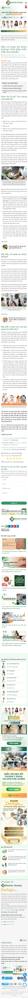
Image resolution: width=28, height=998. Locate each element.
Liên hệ (3, 425)
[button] (2, 2)
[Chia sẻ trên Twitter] (12, 526)
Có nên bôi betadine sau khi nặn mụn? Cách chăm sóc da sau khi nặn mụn (17, 858)
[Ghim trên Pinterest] (14, 526)
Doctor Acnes (21, 75)
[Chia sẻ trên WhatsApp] (6, 526)
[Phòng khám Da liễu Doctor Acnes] (14, 2)
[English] (23, 940)
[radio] (7, 458)
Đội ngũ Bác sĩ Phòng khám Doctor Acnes (13, 57)
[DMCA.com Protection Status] (5, 530)
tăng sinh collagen (13, 142)
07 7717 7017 (10, 924)
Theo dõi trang (9, 972)
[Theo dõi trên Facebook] (18, 978)
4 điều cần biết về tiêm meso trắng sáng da (17, 864)
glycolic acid (18, 148)
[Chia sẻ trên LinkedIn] (17, 526)
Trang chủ (4, 36)
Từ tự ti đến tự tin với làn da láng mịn (17, 850)
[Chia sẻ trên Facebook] (9, 526)
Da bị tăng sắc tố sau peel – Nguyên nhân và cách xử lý (17, 871)
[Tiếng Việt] (26, 7)
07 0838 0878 (10, 921)
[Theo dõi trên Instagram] (21, 978)
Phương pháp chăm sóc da (17, 36)
